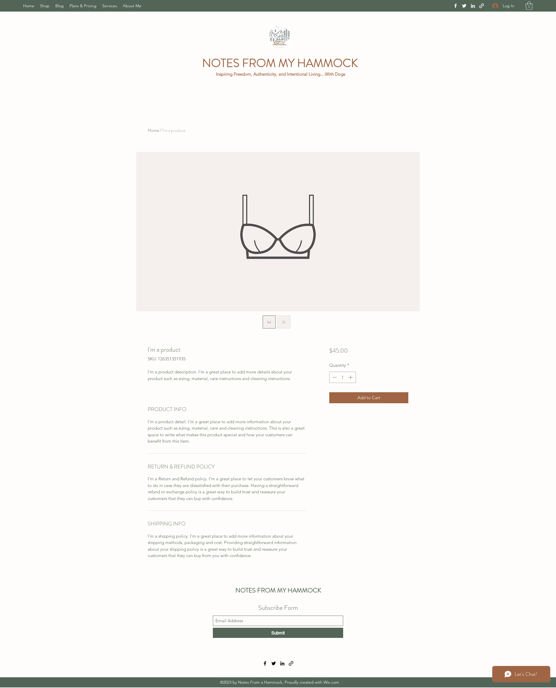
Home (153, 130)
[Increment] (351, 377)
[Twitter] (464, 6)
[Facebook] (455, 6)
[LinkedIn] (473, 6)
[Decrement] (334, 377)
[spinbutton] (342, 377)
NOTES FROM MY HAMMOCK (281, 63)
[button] (529, 5)
